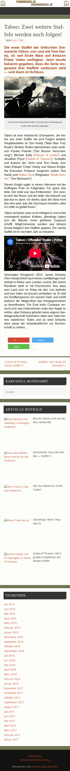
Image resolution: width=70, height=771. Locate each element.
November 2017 (13, 693)
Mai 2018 (9, 665)
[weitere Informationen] (34, 347)
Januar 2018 (11, 683)
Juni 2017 (9, 716)
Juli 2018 (9, 655)
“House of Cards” (47, 155)
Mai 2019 (9, 613)
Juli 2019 (9, 604)
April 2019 (10, 618)
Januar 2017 (11, 739)
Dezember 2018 (13, 637)
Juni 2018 (9, 660)
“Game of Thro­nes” (39, 158)
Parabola (36, 766)
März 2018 (10, 674)
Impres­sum (34, 756)
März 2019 (10, 623)
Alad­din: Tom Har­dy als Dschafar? (52, 363)
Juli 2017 (9, 711)
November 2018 (13, 641)
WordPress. (51, 766)
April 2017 (10, 725)
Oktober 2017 (12, 697)
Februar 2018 (12, 679)
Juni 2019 (9, 609)
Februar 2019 (12, 627)
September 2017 (14, 702)
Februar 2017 (12, 735)
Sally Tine (17, 40)
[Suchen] (62, 393)
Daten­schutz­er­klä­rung (34, 760)
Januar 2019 (11, 632)
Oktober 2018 (12, 646)
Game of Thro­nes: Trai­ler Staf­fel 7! (15, 363)
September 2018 (14, 651)
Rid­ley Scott (26, 174)
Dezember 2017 (13, 688)
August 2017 (11, 707)
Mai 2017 (9, 721)
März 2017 (10, 730)
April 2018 (10, 669)
